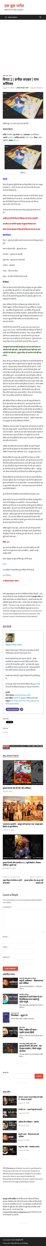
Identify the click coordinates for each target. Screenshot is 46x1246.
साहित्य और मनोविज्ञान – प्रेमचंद (28, 1122)
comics (12, 746)
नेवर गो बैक (14, 701)
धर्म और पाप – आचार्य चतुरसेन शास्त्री (30, 1109)
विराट (21, 290)
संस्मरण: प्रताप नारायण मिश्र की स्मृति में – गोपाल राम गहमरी (30, 1098)
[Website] (21, 709)
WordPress (15, 1243)
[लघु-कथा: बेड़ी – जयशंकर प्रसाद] (10, 1147)
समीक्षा (10, 75)
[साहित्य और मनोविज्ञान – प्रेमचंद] (10, 1122)
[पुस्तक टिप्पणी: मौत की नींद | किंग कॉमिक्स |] (23, 773)
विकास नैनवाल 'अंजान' (23, 88)
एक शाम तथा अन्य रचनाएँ (22, 695)
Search (5, 1072)
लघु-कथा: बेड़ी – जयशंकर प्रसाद (28, 1147)
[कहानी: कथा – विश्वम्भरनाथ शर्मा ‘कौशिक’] (10, 1134)
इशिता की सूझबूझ (19, 698)
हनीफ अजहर (29, 137)
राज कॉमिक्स (7, 575)
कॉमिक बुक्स (5, 75)
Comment (7, 907)
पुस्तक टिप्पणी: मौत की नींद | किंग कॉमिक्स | (17, 788)
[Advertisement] (23, 47)
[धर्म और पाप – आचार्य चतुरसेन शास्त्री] (10, 1109)
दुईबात (35, 684)
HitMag (25, 1243)
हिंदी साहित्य (6, 748)
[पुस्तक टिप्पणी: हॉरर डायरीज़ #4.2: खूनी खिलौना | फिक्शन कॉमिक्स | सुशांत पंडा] (23, 848)
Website (6, 957)
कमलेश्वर (11, 137)
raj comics (20, 746)
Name (6, 937)
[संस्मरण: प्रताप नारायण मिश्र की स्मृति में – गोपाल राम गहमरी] (10, 1097)
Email (6, 947)
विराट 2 (16, 140)
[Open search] (40, 17)
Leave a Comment (36, 88)
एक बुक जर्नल (14, 5)
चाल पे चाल (22, 701)
